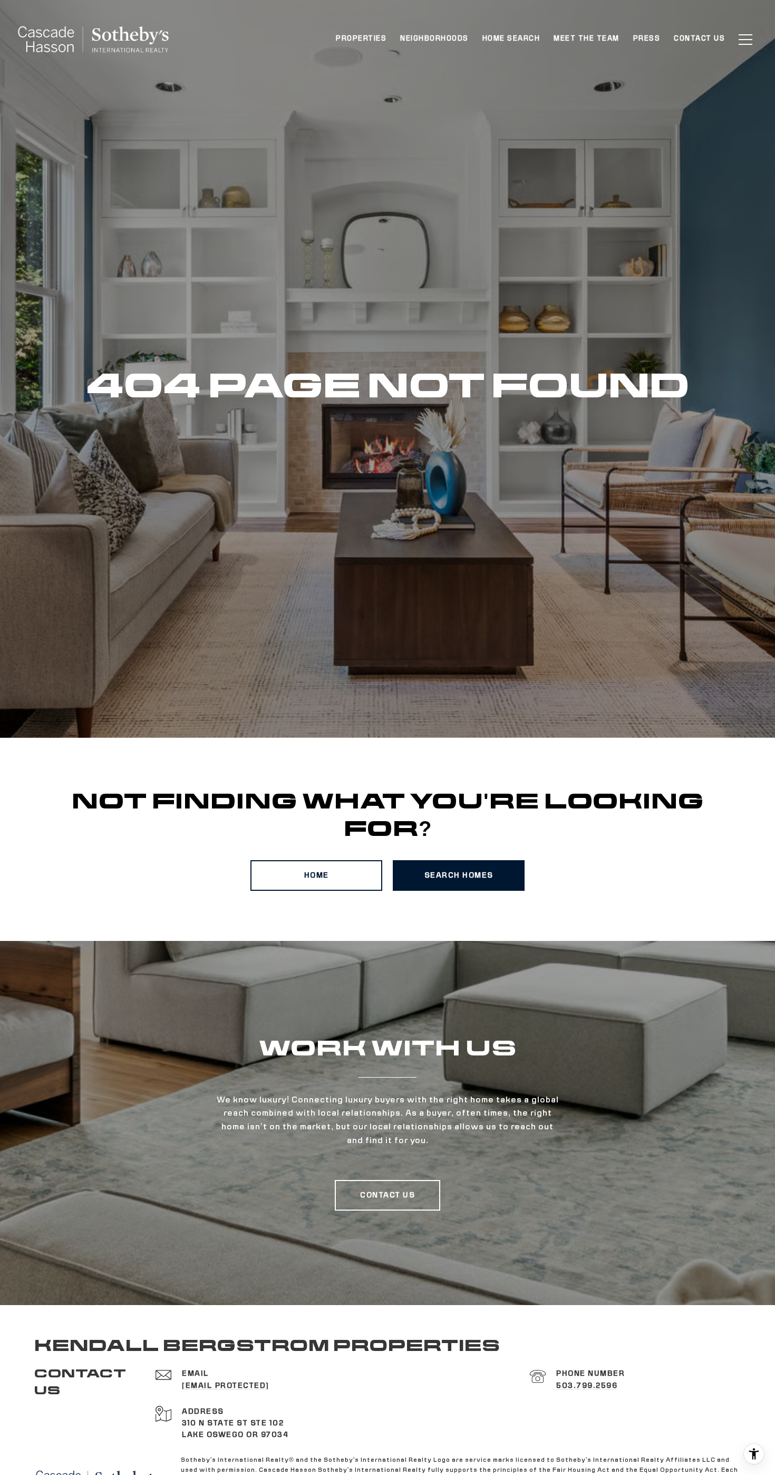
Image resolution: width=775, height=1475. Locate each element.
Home (316, 875)
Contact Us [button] (387, 1195)
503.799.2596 (586, 1386)
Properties (361, 38)
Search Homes (458, 875)
